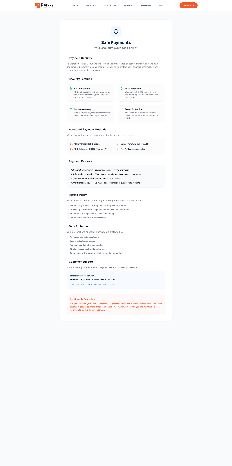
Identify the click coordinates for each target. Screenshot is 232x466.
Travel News (145, 5)
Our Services (110, 5)
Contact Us (188, 5)
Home (75, 5)
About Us (90, 5)
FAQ (161, 5)
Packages (128, 5)
